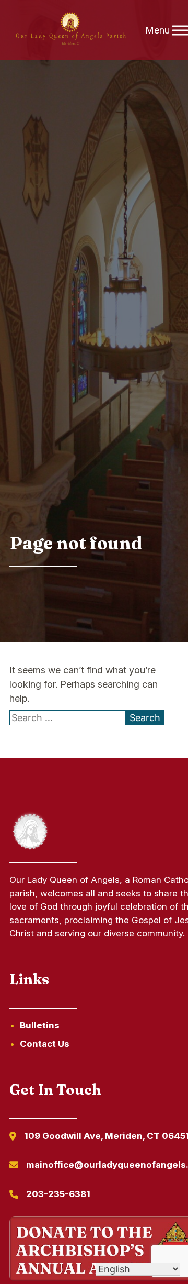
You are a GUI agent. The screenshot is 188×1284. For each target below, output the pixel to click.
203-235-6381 (58, 1194)
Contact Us (44, 1043)
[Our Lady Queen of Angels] (70, 30)
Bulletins (40, 1025)
